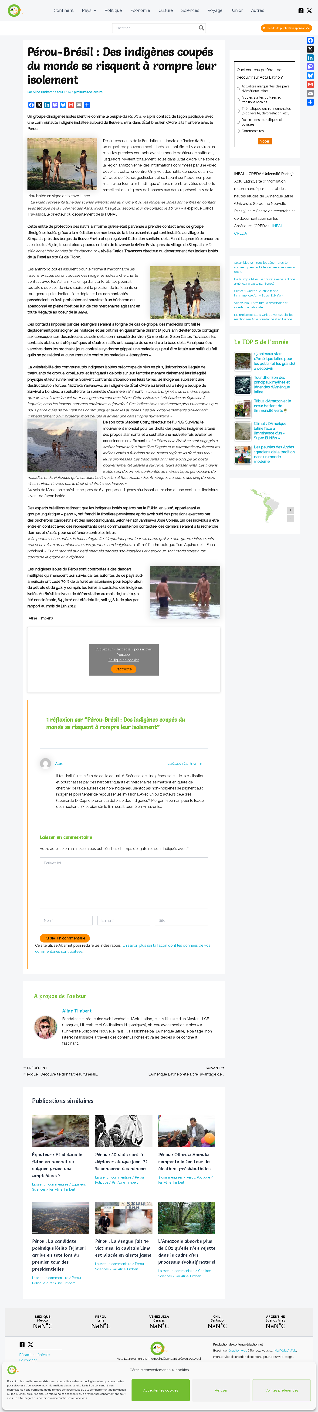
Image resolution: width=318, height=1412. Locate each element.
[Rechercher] (202, 28)
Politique (101, 1182)
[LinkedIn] (310, 57)
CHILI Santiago (217, 1322)
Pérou (139, 1177)
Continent (205, 1271)
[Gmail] (310, 84)
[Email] (310, 93)
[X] (309, 10)
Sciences (39, 1189)
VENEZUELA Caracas (159, 1322)
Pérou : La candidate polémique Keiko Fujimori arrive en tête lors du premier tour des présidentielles (59, 1255)
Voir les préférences (281, 1390)
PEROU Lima (101, 1322)
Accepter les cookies (160, 1390)
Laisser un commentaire (50, 1184)
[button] (93, 10)
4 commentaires (170, 1177)
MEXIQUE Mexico (42, 1322)
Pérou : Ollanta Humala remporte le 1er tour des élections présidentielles (185, 1161)
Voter (264, 141)
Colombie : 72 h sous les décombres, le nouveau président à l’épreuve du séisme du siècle (264, 267)
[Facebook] (301, 10)
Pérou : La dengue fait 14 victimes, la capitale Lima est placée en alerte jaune (123, 1248)
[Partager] (310, 102)
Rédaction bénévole (34, 1355)
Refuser (221, 1390)
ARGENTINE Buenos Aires (275, 1322)
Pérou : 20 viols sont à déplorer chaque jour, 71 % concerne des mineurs (121, 1161)
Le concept (28, 1360)
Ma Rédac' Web (285, 1350)
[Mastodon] (310, 66)
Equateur (78, 1184)
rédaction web (237, 1350)
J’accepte (124, 669)
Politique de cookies (123, 660)
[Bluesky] (310, 75)
